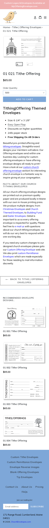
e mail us (19, 226)
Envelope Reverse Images (24, 467)
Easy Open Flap (17, 124)
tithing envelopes (12, 146)
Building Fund (34, 212)
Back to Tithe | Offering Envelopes (26, 281)
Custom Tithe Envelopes (24, 457)
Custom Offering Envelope (21, 249)
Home (6, 27)
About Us (26, 486)
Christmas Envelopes (14, 209)
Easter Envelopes (17, 216)
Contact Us (12, 486)
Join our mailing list (24, 500)
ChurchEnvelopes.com (21, 522)
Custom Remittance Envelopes (24, 462)
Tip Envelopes (24, 477)
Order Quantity (10, 88)
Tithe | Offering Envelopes (26, 27)
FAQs (24, 491)
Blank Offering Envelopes (24, 472)
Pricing (39, 486)
